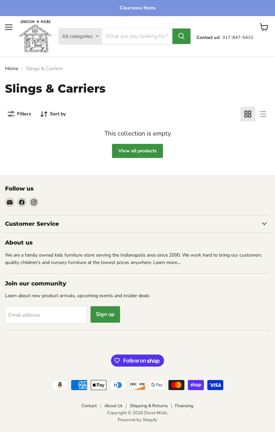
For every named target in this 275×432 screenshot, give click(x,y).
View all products (137, 151)
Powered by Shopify (137, 420)
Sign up (105, 314)
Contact (89, 406)
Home (11, 68)
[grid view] (247, 114)
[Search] (181, 36)
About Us (113, 406)
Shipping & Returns (149, 406)
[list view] (262, 114)
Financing (184, 406)
